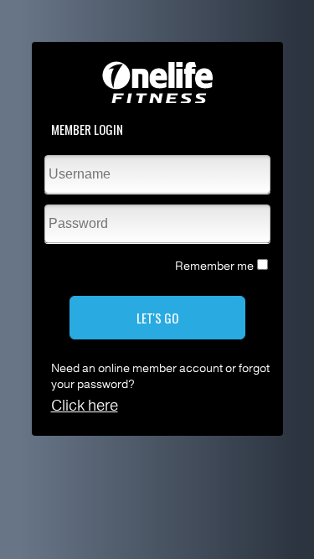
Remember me (214, 266)
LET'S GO (157, 317)
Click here (84, 406)
